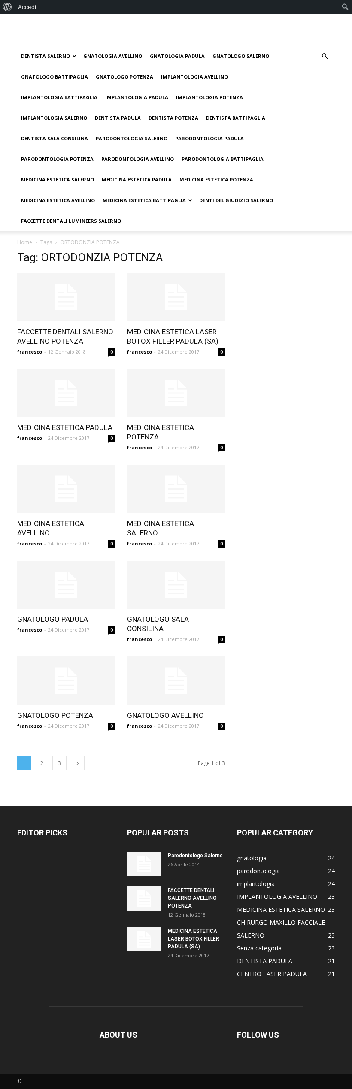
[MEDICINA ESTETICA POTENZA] (176, 393)
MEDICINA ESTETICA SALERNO (57, 179)
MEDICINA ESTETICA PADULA (137, 179)
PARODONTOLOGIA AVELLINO (137, 159)
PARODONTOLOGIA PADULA (209, 138)
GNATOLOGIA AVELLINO (112, 56)
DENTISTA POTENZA (173, 118)
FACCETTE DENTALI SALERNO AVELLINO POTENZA (192, 898)
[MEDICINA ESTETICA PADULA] (66, 393)
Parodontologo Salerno (195, 856)
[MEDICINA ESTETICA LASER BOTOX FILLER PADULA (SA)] (176, 297)
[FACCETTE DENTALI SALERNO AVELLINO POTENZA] (66, 297)
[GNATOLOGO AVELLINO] (176, 680)
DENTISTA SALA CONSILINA (54, 138)
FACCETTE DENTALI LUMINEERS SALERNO (71, 221)
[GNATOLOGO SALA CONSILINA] (176, 585)
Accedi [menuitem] (27, 6)
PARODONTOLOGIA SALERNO (131, 138)
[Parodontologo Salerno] (144, 864)
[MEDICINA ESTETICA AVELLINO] (66, 489)
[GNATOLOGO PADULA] (66, 585)
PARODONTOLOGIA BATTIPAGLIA (223, 159)
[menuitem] (7, 7)
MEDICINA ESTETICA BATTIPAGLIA (144, 200)
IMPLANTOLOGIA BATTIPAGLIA (59, 97)
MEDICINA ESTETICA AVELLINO (58, 200)
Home (24, 242)
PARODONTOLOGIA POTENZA (57, 159)
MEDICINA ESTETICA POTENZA (216, 179)
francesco (29, 351)
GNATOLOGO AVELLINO (165, 715)
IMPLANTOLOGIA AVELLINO (194, 76)
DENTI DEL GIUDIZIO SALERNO (236, 200)
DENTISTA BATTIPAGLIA (235, 118)
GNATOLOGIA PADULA (177, 56)
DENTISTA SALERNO (45, 56)
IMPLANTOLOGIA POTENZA (209, 97)
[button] (324, 56)
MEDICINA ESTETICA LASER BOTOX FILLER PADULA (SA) (193, 939)
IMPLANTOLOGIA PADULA (136, 97)
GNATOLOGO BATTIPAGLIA (54, 76)
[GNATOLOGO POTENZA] (66, 680)
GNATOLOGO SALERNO (240, 56)
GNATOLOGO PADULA (52, 619)
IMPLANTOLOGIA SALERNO (54, 118)
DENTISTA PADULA (118, 118)
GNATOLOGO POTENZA (124, 76)
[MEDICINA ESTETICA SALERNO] (176, 489)
